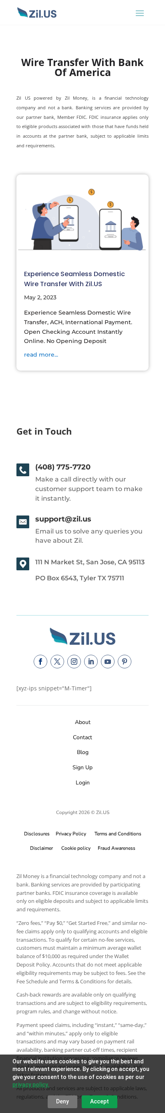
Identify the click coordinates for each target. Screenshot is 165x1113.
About (83, 722)
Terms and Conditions (118, 833)
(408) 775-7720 (63, 467)
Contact (82, 737)
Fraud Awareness (116, 848)
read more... (41, 354)
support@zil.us (63, 519)
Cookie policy (76, 848)
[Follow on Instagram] (74, 661)
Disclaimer (41, 848)
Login (83, 782)
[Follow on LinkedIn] (91, 661)
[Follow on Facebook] (40, 661)
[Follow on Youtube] (108, 661)
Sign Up (82, 767)
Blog (83, 752)
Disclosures (37, 833)
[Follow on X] (57, 661)
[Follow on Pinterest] (124, 661)
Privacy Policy (69, 833)
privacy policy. (30, 1084)
